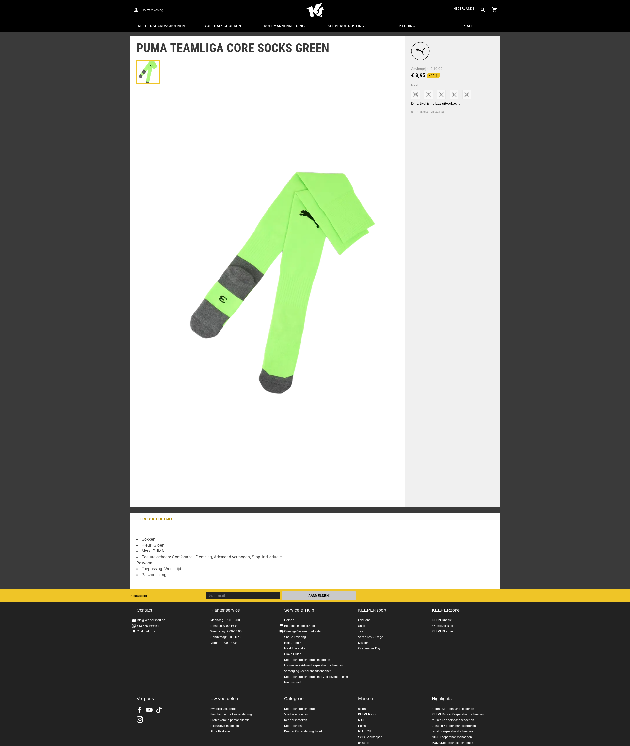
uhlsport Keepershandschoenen (454, 726)
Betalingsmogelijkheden (300, 626)
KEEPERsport (372, 610)
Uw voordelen (224, 698)
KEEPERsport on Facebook (140, 710)
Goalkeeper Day (369, 648)
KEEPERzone (446, 610)
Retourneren (293, 643)
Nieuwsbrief (138, 595)
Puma (362, 726)
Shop (361, 626)
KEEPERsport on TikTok (159, 710)
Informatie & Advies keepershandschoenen (313, 665)
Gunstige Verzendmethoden (303, 631)
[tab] (148, 72)
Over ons (364, 620)
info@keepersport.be (151, 620)
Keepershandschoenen (161, 26)
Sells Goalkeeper (370, 737)
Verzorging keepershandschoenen (308, 671)
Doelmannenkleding (284, 26)
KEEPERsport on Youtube (149, 710)
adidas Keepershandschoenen (453, 709)
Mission (363, 643)
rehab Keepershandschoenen (452, 731)
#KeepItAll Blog (442, 626)
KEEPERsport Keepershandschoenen (458, 714)
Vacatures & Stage (370, 637)
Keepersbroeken (295, 720)
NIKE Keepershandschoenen (452, 737)
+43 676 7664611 (149, 626)
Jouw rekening (152, 10)
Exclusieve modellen (224, 726)
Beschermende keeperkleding (231, 714)
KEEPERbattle (442, 620)
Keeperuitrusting (346, 26)
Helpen (289, 620)
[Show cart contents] (495, 10)
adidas (362, 709)
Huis (315, 10)
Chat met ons (146, 631)
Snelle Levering (295, 637)
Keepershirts (293, 726)
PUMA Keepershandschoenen (452, 743)
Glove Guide (292, 654)
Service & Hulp (299, 610)
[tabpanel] (216, 557)
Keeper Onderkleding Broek (303, 731)
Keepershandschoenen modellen (307, 660)
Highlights (442, 698)
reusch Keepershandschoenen (453, 720)
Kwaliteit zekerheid (223, 709)
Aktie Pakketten (221, 731)
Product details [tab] (156, 519)
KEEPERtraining (443, 631)
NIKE (361, 720)
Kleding (407, 26)
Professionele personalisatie (230, 720)
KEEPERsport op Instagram (140, 719)
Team (362, 631)
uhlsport (363, 743)
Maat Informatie (294, 648)
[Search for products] (483, 10)
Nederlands (464, 8)
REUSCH (364, 731)
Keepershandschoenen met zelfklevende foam (316, 677)
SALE (469, 26)
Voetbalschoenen (222, 26)
